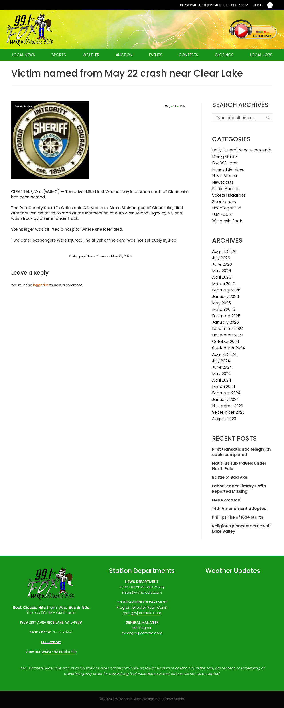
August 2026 (224, 251)
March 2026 (223, 283)
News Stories (23, 106)
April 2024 (221, 380)
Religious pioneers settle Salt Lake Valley (241, 528)
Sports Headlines (228, 195)
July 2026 (221, 258)
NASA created (226, 500)
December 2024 (228, 328)
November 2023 (227, 406)
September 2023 (228, 412)
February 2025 (226, 316)
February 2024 (226, 393)
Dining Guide (224, 156)
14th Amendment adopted (239, 508)
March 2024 (223, 386)
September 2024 (228, 348)
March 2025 (223, 309)
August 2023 (224, 418)
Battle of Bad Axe (229, 477)
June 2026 (222, 264)
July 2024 (221, 361)
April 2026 (221, 277)
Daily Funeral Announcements (241, 150)
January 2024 (225, 399)
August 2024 (224, 354)
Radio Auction (226, 188)
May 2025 (221, 303)
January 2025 (225, 322)
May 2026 (221, 270)
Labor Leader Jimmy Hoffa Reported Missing (239, 488)
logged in (40, 285)
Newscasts (222, 182)
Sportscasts (224, 201)
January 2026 (225, 296)
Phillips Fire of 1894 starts (237, 517)
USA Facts (222, 214)
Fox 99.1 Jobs (224, 163)
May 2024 (221, 373)
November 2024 (227, 335)
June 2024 (222, 367)
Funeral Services (228, 169)
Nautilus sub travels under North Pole (239, 466)
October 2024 (225, 341)
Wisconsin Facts (227, 221)
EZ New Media (172, 699)
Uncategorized (227, 208)
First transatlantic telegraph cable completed (241, 452)
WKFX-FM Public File (59, 651)
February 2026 (226, 290)
